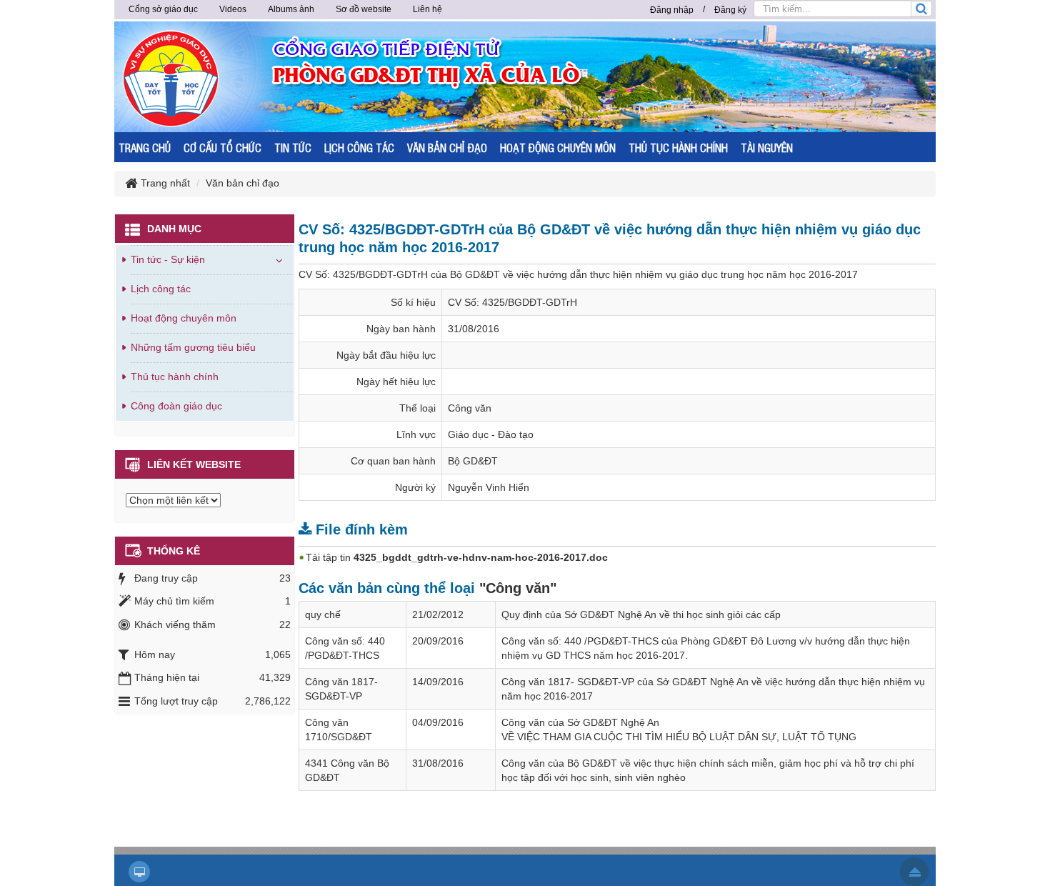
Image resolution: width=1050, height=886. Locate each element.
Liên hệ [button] (427, 9)
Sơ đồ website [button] (363, 9)
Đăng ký (730, 10)
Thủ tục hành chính (175, 376)
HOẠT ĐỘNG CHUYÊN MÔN (558, 147)
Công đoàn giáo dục (176, 406)
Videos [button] (232, 9)
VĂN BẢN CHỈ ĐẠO (447, 147)
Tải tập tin (457, 557)
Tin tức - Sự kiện (168, 259)
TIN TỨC (292, 147)
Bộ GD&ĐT (473, 461)
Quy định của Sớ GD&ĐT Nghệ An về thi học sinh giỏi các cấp (641, 614)
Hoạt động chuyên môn (183, 318)
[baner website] (578, 75)
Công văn (469, 408)
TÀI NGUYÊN (767, 147)
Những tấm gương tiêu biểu (193, 347)
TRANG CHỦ (145, 147)
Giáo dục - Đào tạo (491, 434)
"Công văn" (517, 588)
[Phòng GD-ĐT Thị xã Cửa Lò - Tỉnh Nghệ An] (171, 78)
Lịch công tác (161, 288)
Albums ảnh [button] (291, 9)
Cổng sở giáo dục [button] (163, 9)
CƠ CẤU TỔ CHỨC (222, 147)
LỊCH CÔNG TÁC (359, 147)
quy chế (323, 614)
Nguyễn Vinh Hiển (488, 487)
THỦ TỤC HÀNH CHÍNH (678, 147)
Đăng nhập (672, 10)
